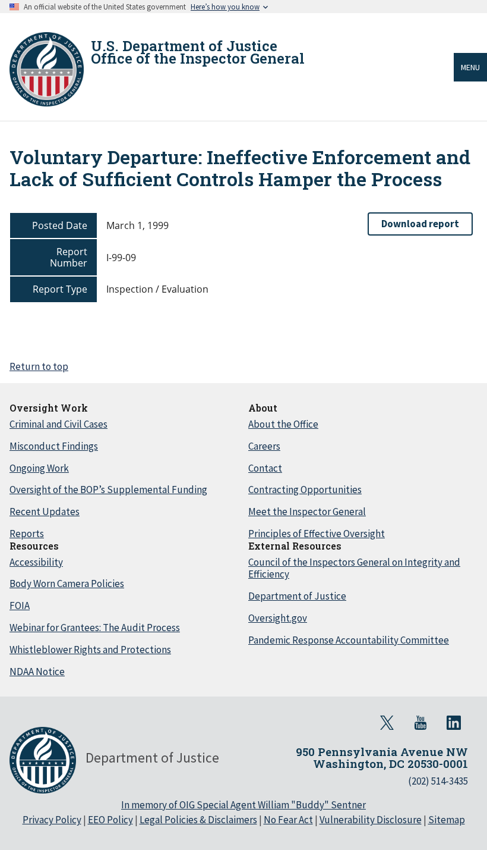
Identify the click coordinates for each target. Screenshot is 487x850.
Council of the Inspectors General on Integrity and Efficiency (354, 568)
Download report (420, 223)
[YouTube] (420, 722)
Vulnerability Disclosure (371, 819)
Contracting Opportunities (305, 489)
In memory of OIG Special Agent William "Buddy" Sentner (243, 804)
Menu (470, 67)
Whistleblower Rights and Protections (90, 649)
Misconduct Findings (54, 446)
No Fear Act (288, 819)
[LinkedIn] (453, 722)
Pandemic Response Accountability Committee (348, 640)
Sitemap (446, 819)
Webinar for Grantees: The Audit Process (95, 627)
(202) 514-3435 (438, 781)
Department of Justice (297, 596)
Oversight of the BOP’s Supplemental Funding (108, 489)
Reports (27, 533)
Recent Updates (45, 511)
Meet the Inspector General (307, 511)
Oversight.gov (277, 618)
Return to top (39, 366)
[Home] (47, 69)
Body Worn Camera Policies (67, 583)
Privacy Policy (52, 819)
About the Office (283, 424)
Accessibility (36, 562)
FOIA (20, 605)
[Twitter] (387, 722)
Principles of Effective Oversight (316, 533)
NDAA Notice (37, 671)
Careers (264, 446)
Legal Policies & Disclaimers (198, 819)
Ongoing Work (39, 468)
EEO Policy (110, 819)
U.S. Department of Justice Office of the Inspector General (198, 52)
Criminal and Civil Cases (58, 424)
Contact (265, 468)
